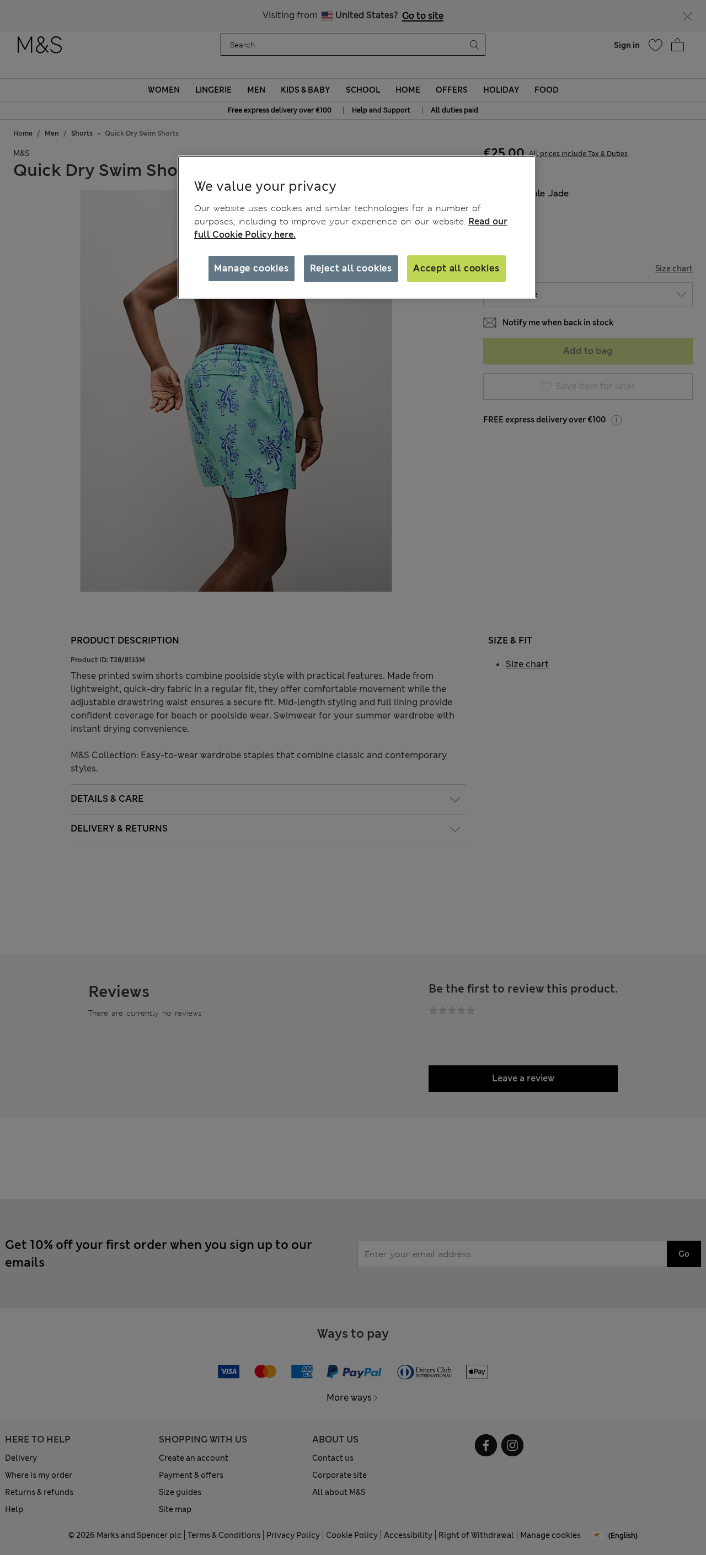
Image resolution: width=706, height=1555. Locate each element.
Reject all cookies (351, 268)
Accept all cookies (456, 268)
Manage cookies (251, 268)
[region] (357, 227)
